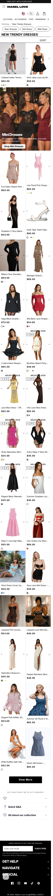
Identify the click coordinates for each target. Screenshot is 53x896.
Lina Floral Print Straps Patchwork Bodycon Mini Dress (38, 185)
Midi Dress (42, 29)
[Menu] (3, 7)
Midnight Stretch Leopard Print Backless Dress (37, 275)
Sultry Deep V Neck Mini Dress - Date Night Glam (38, 452)
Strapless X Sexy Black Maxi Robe (11, 231)
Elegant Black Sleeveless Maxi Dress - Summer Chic (12, 496)
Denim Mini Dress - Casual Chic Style (35, 763)
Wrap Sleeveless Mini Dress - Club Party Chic (11, 452)
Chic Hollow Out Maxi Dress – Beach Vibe (36, 541)
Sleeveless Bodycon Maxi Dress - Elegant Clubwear (10, 673)
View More (25, 779)
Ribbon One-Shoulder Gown (11, 274)
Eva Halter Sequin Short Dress (12, 186)
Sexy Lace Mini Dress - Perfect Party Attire (37, 585)
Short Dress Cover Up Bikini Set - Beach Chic (11, 585)
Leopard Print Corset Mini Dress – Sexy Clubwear (10, 630)
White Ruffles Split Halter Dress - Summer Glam (12, 762)
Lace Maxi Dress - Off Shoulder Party (11, 407)
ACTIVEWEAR (20, 19)
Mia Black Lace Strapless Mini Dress (38, 319)
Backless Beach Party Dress (36, 363)
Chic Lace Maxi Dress (36, 407)
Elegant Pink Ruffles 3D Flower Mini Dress (11, 717)
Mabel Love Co (21, 895)
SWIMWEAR (40, 19)
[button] (31, 14)
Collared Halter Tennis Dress (11, 77)
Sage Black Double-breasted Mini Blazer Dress (10, 319)
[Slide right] (23, 58)
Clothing (5, 24)
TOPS (31, 19)
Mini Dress (27, 29)
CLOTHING (8, 19)
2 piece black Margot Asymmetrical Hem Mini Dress (12, 363)
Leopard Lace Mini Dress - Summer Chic (38, 630)
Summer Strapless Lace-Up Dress (38, 496)
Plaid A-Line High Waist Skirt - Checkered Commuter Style (11, 541)
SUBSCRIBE (40, 849)
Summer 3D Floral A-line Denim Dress (38, 719)
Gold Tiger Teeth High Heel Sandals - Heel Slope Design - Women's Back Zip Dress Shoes (38, 230)
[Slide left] (1, 58)
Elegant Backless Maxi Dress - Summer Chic (37, 674)
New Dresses (11, 29)
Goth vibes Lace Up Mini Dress (38, 77)
